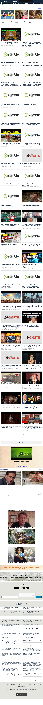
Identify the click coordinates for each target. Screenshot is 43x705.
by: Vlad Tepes (24, 206)
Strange (6, 428)
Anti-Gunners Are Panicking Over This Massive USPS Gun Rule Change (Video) (32, 658)
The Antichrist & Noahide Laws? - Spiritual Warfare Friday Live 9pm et (10, 43)
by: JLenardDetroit (25, 166)
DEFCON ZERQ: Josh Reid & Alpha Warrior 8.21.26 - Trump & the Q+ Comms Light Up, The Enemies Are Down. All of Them (32, 64)
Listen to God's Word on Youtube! (21, 464)
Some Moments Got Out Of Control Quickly (17, 510)
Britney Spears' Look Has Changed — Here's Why (20, 21)
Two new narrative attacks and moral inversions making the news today (31, 204)
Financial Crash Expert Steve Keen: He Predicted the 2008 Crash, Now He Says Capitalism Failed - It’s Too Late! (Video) (10, 669)
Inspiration (38, 3)
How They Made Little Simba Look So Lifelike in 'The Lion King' (35, 21)
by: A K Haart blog (4, 387)
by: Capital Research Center (27, 228)
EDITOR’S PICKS (21, 603)
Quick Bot (3, 385)
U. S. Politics (8, 107)
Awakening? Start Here (12, 185)
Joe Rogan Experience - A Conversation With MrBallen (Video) (11, 426)
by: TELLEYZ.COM (4, 368)
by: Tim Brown (3, 107)
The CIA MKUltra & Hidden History (29, 637)
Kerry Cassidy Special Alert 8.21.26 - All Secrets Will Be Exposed (11, 164)
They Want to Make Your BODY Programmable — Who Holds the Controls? (30, 266)
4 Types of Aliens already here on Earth (11, 183)
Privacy (20, 684)
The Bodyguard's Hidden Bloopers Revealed (17, 562)
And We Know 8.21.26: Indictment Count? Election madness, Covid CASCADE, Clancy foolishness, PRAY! (31, 286)
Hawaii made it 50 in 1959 (7, 406)
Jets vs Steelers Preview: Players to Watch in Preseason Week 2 (10, 224)
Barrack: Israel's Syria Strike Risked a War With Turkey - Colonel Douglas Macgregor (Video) (32, 674)
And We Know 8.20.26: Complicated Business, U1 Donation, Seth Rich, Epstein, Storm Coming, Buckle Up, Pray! (11, 663)
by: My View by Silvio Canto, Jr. (27, 388)
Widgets (23, 686)
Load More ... (21, 442)
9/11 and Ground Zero (12, 329)
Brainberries (3, 22)
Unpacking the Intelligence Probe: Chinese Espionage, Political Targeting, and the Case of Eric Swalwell (31, 367)
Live (41, 3)
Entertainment (8, 349)
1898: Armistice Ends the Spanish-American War (32, 640)
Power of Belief (25, 3)
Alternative (13, 247)
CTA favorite (24, 485)
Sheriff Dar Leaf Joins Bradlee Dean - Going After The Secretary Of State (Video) (10, 104)
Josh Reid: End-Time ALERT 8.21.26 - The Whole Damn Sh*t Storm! (31, 103)
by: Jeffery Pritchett (25, 46)
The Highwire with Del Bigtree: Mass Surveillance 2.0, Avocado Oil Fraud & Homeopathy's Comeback (31, 347)
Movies (30, 166)
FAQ (14, 684)
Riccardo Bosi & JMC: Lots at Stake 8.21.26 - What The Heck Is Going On (31, 144)
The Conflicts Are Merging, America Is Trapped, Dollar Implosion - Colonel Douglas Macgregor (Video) (31, 407)
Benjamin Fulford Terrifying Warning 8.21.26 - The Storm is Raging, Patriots (31, 245)
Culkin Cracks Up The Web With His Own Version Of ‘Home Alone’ (20, 528)
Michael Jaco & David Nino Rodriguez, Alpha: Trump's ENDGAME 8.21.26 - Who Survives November (32, 44)
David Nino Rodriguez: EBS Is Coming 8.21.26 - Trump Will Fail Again (31, 124)
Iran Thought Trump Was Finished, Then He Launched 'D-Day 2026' (31, 654)
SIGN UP (16, 591)
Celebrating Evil (5, 637)
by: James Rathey (25, 349)
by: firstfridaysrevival (4, 185)
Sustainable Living (31, 3)
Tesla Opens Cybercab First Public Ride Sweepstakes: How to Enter (31, 634)
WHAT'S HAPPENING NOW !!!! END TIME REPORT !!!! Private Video (11, 366)
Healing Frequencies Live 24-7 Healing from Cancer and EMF (10, 204)
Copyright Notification (34, 684)
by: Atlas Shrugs (24, 369)
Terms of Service (26, 684)
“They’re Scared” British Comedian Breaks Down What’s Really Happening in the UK (31, 645)
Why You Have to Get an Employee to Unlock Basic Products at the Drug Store (11, 649)
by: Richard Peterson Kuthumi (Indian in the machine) (10, 309)
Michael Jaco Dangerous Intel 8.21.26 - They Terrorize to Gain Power (11, 124)
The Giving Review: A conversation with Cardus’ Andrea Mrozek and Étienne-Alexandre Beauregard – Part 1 (31, 225)
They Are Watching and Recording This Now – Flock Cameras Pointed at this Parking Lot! (10, 347)
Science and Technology (31, 268)
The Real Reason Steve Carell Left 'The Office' (10, 486)
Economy (9, 3)
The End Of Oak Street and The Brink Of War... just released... (32, 164)
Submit (38, 596)
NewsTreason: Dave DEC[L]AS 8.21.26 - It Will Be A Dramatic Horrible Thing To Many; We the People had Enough (31, 84)
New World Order (10, 45)
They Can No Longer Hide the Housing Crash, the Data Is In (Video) (10, 144)
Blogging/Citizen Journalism (13, 368)
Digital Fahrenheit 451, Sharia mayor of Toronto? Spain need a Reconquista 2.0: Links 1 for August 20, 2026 (32, 427)
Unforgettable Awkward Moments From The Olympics (7, 21)
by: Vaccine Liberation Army (5, 247)
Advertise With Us (8, 684)
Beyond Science (18, 3)
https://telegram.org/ (15, 577)
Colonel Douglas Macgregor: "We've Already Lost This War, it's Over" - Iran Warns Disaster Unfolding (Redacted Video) (32, 669)
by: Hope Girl (3, 349)
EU (27, 206)
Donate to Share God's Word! (21, 466)
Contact (16, 684)
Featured (5, 3)
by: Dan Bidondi (3, 45)
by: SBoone (3, 146)
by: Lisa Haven (24, 268)
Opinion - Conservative (36, 228)
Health (13, 3)
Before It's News (10, 1)
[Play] (21, 453)
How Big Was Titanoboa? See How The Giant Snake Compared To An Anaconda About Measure (21, 545)
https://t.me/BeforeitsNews (35, 577)
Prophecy (30, 46)
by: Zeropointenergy (4, 329)
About (3, 684)
